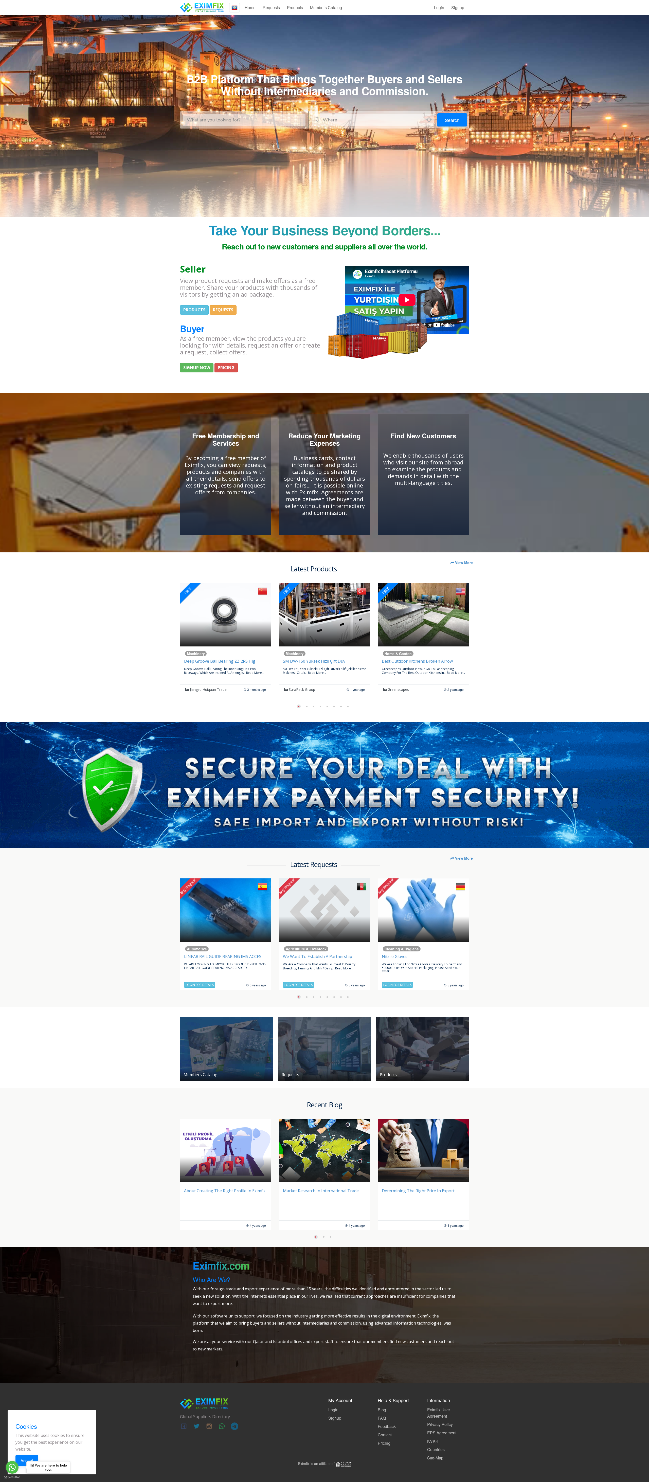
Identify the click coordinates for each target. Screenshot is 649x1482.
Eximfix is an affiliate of (317, 1463)
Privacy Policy (440, 1424)
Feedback (387, 1426)
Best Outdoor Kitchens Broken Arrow (222, 661)
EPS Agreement (441, 1433)
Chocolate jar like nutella (409, 956)
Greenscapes (202, 689)
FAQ (382, 1418)
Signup (457, 7)
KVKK (432, 1441)
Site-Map (435, 1458)
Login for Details (202, 985)
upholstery (299, 689)
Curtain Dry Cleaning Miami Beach (318, 661)
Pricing (384, 1443)
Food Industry (399, 948)
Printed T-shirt (299, 956)
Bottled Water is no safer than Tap (418, 661)
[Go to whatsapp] (12, 1467)
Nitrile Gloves (199, 956)
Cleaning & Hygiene (206, 948)
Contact (385, 1435)
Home (250, 7)
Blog (382, 1410)
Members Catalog (326, 7)
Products (295, 7)
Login (439, 7)
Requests (271, 7)
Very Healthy (400, 689)
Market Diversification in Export (412, 1191)
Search (452, 120)
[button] (297, 706)
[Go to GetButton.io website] (12, 1476)
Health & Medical (401, 653)
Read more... (261, 673)
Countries (436, 1449)
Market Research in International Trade (222, 1191)
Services (295, 653)
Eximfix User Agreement (438, 1413)
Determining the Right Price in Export (319, 1191)
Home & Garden (203, 653)
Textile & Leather (302, 948)
